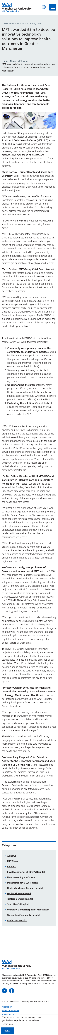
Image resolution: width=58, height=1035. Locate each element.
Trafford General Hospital (20, 899)
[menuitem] (29, 1007)
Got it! (7, 1031)
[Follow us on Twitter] (5, 990)
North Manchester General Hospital (25, 888)
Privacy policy (8, 1014)
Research (11, 866)
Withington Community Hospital (23, 915)
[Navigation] (52, 7)
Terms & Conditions (10, 1010)
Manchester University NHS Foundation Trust (17, 7)
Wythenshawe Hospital (19, 893)
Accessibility (7, 1007)
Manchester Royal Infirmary (21, 877)
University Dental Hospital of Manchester (28, 909)
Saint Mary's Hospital (17, 904)
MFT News (12, 861)
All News (11, 855)
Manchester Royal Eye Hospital (22, 882)
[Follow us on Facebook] (11, 990)
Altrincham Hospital (17, 920)
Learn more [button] (8, 1024)
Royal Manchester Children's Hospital (26, 872)
